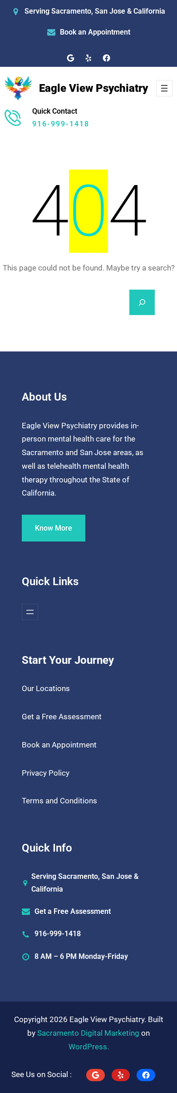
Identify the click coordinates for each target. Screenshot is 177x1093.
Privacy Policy (45, 772)
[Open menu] (164, 88)
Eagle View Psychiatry (93, 88)
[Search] (142, 302)
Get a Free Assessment (62, 716)
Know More (53, 528)
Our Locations (46, 688)
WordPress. (89, 1046)
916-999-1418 (60, 124)
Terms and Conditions (59, 800)
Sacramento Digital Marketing (88, 1033)
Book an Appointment (95, 32)
